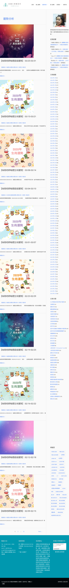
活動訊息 (52, 365)
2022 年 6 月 (53, 143)
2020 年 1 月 (53, 213)
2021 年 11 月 (53, 160)
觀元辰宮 (65, 494)
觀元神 (52, 494)
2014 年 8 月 (53, 271)
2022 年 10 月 (53, 136)
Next (40, 531)
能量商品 (52, 377)
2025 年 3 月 (53, 99)
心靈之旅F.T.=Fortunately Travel (57, 348)
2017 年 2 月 (53, 247)
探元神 (63, 488)
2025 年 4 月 (53, 97)
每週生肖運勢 (9, 67)
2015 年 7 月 (53, 254)
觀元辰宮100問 (53, 382)
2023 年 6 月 (53, 126)
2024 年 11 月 (53, 104)
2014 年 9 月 (53, 269)
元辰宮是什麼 (53, 319)
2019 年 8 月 (53, 225)
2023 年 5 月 (53, 128)
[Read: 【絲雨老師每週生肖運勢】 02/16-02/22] (17, 383)
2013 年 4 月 (53, 283)
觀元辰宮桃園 (54, 503)
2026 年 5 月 (53, 77)
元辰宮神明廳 (53, 321)
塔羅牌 (59, 485)
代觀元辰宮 (61, 451)
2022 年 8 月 (53, 140)
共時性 (52, 475)
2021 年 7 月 (53, 170)
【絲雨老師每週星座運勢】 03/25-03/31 (18, 61)
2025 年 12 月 (53, 87)
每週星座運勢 (13, 195)
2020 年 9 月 (53, 194)
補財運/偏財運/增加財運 (56, 379)
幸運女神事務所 (55, 488)
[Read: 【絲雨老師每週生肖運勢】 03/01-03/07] (17, 222)
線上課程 (38, 4)
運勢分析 (15, 67)
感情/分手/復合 (54, 352)
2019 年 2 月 (53, 240)
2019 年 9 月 (53, 223)
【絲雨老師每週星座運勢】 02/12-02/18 (18, 457)
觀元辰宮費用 (54, 506)
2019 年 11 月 (53, 218)
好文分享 (52, 335)
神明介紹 (52, 369)
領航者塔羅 (60, 512)
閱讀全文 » (2, 76)
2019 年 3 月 (53, 237)
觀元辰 (58, 494)
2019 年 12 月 (53, 216)
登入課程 (52, 4)
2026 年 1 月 (53, 85)
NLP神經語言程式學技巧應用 (57, 302)
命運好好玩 (54, 479)
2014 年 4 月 (53, 281)
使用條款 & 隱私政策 (63, 581)
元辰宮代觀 (61, 461)
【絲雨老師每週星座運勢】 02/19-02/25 (18, 350)
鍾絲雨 (53, 512)
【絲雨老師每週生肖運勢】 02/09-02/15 (18, 511)
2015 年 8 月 (53, 252)
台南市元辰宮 (64, 475)
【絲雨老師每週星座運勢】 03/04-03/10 (18, 188)
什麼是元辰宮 (54, 451)
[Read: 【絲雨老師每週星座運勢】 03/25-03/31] (17, 41)
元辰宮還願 (61, 470)
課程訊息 (52, 389)
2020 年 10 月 (53, 191)
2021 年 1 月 (53, 184)
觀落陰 (52, 386)
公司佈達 (52, 323)
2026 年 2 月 (53, 82)
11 (23, 531)
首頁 (33, 4)
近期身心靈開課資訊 (55, 396)
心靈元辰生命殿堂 (54, 350)
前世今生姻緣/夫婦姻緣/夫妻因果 (58, 328)
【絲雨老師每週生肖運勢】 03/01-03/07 (18, 242)
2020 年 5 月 (53, 203)
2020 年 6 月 (53, 201)
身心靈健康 (53, 394)
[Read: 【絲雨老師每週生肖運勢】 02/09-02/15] (17, 491)
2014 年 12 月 (53, 264)
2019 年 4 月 (53, 235)
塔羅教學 (53, 485)
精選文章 (52, 372)
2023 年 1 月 (53, 133)
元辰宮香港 (53, 473)
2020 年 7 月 (53, 199)
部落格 (58, 4)
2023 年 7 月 (53, 124)
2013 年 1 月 (53, 291)
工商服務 (52, 345)
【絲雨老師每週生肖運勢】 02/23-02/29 (18, 296)
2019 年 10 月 (53, 220)
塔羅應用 (60, 482)
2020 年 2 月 (53, 211)
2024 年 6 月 (53, 107)
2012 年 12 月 (53, 293)
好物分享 (52, 338)
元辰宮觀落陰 (54, 470)
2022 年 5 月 (53, 145)
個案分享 (52, 306)
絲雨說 (52, 374)
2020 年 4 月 (53, 206)
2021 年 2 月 (53, 182)
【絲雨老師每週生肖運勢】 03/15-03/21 (18, 116)
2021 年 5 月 (53, 174)
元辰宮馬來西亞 (61, 473)
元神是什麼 (53, 458)
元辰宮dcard (54, 461)
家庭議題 (52, 343)
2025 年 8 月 (53, 92)
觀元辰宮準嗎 (62, 503)
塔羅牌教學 (53, 333)
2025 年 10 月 (53, 90)
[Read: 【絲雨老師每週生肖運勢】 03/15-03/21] (17, 96)
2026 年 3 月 (53, 80)
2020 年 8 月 (53, 196)
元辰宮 (52, 311)
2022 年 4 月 (53, 148)
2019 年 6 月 (53, 230)
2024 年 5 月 (53, 109)
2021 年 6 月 (53, 172)
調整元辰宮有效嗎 (60, 509)
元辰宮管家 (62, 467)
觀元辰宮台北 (54, 497)
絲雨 (52, 491)
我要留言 (3, 67)
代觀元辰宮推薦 (54, 454)
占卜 (57, 475)
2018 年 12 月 (53, 245)
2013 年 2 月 (53, 288)
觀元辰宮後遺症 (54, 384)
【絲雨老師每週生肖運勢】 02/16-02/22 (18, 403)
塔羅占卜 (53, 482)
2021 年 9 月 (53, 165)
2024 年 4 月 (53, 111)
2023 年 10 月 (53, 119)
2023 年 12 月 (53, 114)
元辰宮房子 (53, 316)
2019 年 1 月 (53, 242)
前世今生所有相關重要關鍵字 (57, 331)
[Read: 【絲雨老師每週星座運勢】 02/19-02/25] (17, 330)
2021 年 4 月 (53, 177)
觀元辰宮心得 (54, 500)
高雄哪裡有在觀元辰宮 (56, 515)
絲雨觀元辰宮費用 (59, 491)
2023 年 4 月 (53, 131)
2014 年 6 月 (53, 276)
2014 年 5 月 (53, 279)
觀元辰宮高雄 (62, 506)
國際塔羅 (61, 479)
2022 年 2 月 (53, 153)
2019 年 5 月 (53, 233)
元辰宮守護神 (53, 314)
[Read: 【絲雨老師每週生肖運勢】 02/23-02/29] (17, 276)
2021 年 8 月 (53, 167)
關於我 (65, 4)
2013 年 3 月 (53, 286)
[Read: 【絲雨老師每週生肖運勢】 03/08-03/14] (17, 150)
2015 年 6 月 (53, 257)
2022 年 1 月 (53, 155)
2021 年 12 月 (53, 157)
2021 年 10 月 (53, 162)
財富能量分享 (53, 391)
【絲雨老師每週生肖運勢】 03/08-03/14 (18, 170)
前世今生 (52, 326)
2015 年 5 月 (53, 259)
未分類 (8, 195)
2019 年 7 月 (53, 228)
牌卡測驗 (52, 367)
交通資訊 (52, 304)
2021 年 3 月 (53, 179)
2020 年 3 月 (53, 208)
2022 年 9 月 (53, 138)
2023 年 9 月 (53, 121)
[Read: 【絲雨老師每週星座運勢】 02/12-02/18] (17, 437)
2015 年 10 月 (53, 250)
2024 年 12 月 (53, 102)
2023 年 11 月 (53, 116)
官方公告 (52, 340)
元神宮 (63, 455)
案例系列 (52, 357)
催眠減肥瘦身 (53, 309)
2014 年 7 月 (53, 274)
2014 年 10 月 (53, 266)
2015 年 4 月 (53, 262)
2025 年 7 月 (53, 94)
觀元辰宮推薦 (62, 500)
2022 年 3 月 (53, 150)
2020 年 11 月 (53, 189)
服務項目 (44, 4)
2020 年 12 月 (53, 187)
